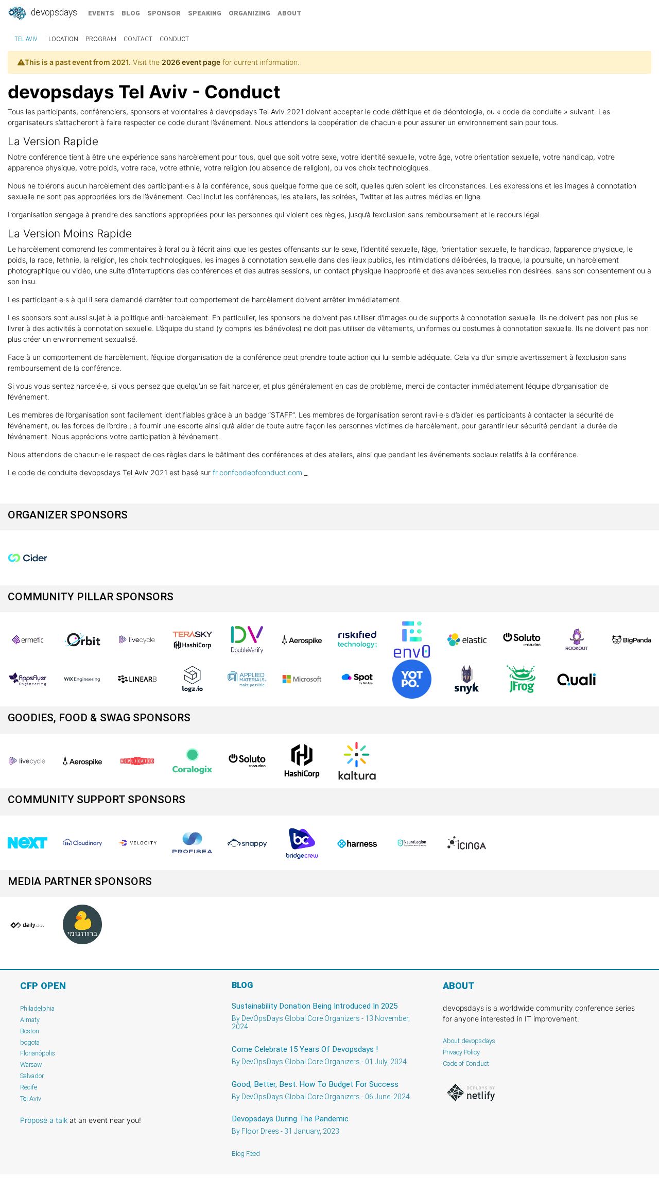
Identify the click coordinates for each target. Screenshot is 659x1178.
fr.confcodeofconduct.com (257, 472)
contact (138, 39)
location (63, 39)
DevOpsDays (53, 12)
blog (131, 13)
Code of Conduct (466, 1063)
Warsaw (31, 1064)
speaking (204, 13)
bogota (30, 1042)
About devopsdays (469, 1041)
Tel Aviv (26, 39)
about (289, 13)
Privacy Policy (461, 1052)
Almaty (30, 1020)
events (101, 13)
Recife (28, 1087)
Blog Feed (246, 1153)
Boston (29, 1031)
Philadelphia (37, 1008)
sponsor (164, 13)
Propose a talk (43, 1120)
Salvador (32, 1076)
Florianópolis (37, 1053)
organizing (249, 13)
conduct (174, 39)
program (100, 39)
